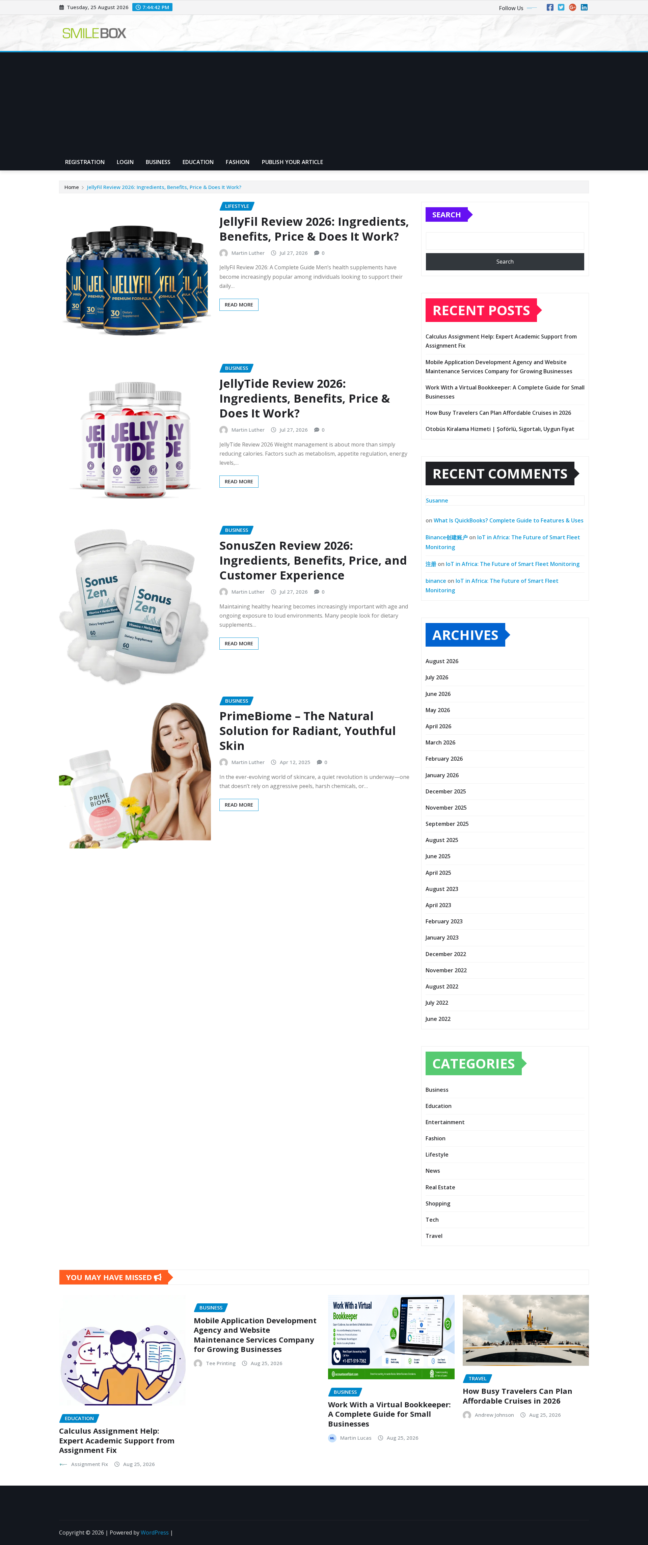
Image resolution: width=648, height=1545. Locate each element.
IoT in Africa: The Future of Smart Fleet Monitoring (512, 564)
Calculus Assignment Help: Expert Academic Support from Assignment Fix (116, 1440)
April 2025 (438, 872)
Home (71, 187)
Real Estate (440, 1187)
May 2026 (438, 710)
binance (436, 581)
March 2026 (440, 742)
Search (446, 214)
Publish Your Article (292, 162)
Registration (85, 162)
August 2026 (442, 661)
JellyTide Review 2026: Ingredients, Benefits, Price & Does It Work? (304, 398)
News (433, 1170)
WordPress (155, 1532)
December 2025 (446, 791)
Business (158, 162)
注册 (431, 564)
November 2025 (446, 807)
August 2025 (442, 840)
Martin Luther (248, 252)
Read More (239, 304)
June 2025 (438, 856)
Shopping (438, 1203)
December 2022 (446, 954)
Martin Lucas (356, 1437)
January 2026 (442, 775)
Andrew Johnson (494, 1414)
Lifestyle (437, 1154)
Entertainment (445, 1122)
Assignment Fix (89, 1464)
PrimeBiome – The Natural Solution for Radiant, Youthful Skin (307, 730)
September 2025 (447, 824)
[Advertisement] (324, 103)
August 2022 (442, 986)
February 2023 (444, 921)
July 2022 (437, 1002)
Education (198, 162)
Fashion (237, 162)
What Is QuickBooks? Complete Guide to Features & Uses (509, 520)
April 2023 (438, 905)
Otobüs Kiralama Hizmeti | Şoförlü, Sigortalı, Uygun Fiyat (500, 429)
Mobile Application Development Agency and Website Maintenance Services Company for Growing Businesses (255, 1334)
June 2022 (438, 1019)
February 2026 (444, 758)
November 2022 (446, 970)
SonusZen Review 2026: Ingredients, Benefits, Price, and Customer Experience (313, 560)
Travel (434, 1236)
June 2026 (438, 694)
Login (125, 162)
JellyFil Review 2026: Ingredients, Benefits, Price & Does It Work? (164, 187)
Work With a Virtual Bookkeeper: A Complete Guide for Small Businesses (389, 1414)
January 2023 (442, 937)
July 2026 (437, 677)
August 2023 (442, 889)
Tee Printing (221, 1363)
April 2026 (438, 726)
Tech (432, 1219)
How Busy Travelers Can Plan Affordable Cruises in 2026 (498, 412)
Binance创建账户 (447, 537)
